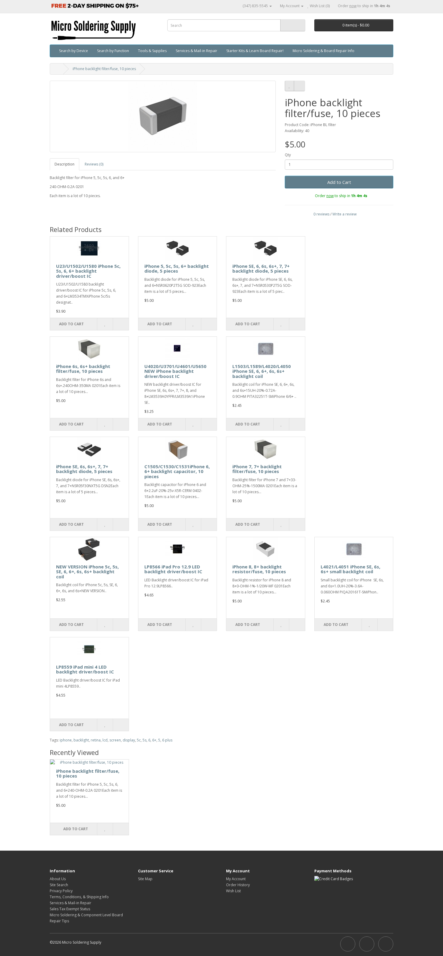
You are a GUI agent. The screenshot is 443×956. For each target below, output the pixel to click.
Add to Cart (339, 182)
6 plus (167, 740)
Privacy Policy (61, 890)
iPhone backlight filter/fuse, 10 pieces (104, 68)
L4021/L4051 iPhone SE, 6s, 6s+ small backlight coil (350, 569)
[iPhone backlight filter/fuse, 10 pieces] (163, 116)
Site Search (59, 884)
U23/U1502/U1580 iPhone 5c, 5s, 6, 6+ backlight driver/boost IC (88, 271)
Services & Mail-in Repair (196, 50)
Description (64, 164)
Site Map (145, 878)
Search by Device (73, 50)
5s (144, 740)
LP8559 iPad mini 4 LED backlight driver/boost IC (85, 669)
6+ (154, 740)
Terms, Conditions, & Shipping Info (79, 896)
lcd (105, 740)
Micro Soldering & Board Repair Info (323, 50)
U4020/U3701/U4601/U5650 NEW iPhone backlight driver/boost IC (175, 371)
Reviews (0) (94, 164)
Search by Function (113, 50)
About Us (58, 878)
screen (115, 740)
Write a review (344, 214)
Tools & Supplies (152, 50)
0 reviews (321, 214)
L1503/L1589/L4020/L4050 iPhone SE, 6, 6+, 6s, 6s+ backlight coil (261, 371)
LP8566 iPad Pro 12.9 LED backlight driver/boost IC (173, 569)
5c (139, 740)
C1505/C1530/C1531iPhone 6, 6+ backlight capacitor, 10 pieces (177, 471)
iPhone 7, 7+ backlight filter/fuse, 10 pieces (257, 469)
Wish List (233, 890)
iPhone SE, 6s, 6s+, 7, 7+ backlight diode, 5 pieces (84, 469)
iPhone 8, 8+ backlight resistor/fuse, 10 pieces (259, 569)
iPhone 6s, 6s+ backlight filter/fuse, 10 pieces (83, 368)
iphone (66, 740)
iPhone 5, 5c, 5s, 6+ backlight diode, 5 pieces (176, 268)
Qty (288, 154)
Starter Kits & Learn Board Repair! (255, 50)
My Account (236, 878)
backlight (81, 740)
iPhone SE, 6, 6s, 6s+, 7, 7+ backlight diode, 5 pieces (261, 268)
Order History (238, 884)
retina (96, 740)
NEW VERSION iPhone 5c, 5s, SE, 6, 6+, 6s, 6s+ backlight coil (87, 572)
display (129, 740)
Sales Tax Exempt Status (70, 908)
